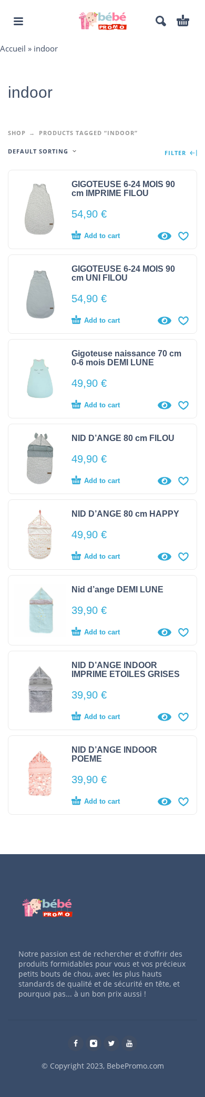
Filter (176, 153)
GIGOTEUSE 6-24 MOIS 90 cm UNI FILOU (123, 273)
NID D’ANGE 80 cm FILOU (123, 438)
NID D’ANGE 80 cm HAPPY (125, 513)
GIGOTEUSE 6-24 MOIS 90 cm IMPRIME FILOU (123, 189)
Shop (17, 133)
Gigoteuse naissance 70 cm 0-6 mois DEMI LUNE (126, 358)
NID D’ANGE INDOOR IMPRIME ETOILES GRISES (125, 670)
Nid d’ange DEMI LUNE (117, 589)
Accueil (13, 48)
